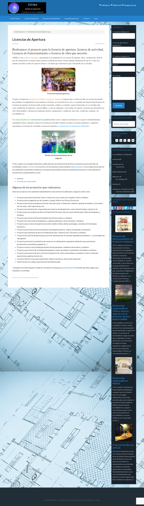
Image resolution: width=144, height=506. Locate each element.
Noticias (115, 184)
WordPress (89, 500)
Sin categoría (120, 179)
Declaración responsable (26, 181)
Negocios (115, 177)
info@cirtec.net (130, 5)
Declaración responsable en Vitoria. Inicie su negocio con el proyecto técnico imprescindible (121, 312)
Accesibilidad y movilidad (121, 154)
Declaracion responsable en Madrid (120, 381)
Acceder (97, 500)
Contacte (31, 167)
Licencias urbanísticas (30, 277)
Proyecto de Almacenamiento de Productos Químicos (122, 239)
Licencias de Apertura (28, 39)
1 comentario (100, 43)
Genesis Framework (77, 500)
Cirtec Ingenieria (27, 8)
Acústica (119, 167)
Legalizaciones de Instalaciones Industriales (73, 126)
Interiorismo (116, 164)
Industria (115, 159)
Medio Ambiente (118, 172)
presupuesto (79, 167)
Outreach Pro (62, 500)
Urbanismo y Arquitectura (121, 189)
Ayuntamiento (69, 268)
